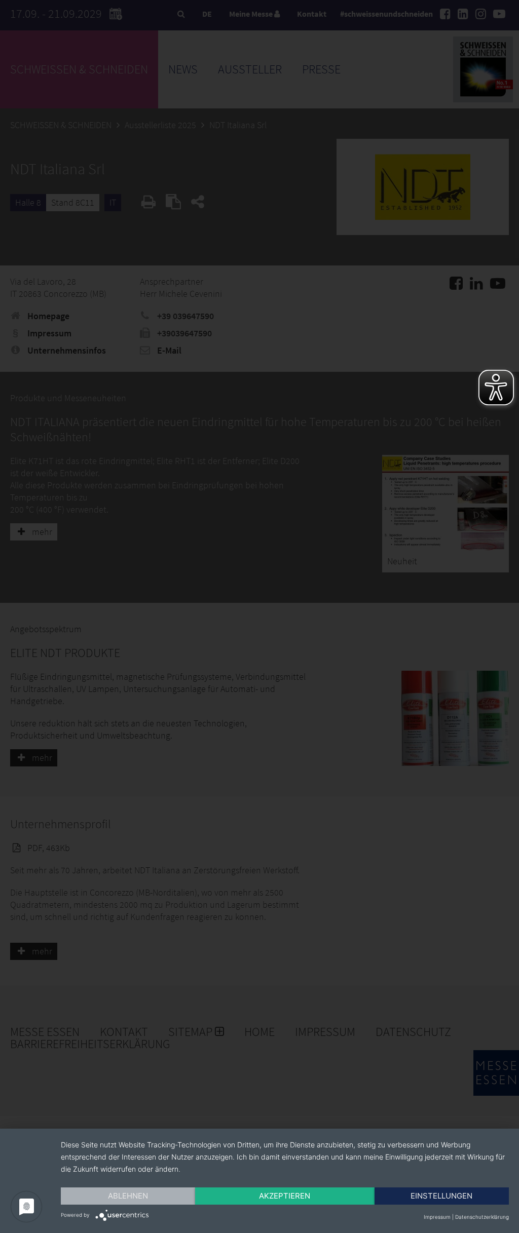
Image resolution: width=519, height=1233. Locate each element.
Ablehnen (128, 1196)
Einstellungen (441, 1196)
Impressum (437, 1217)
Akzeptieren (284, 1196)
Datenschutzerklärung (482, 1217)
